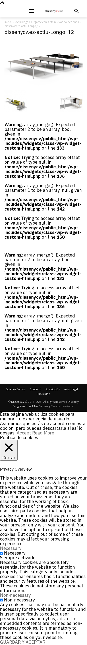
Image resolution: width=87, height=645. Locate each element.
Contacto (35, 389)
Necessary (14, 553)
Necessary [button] (10, 548)
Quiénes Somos (15, 389)
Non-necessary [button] (15, 595)
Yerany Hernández (63, 406)
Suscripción (53, 389)
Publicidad (43, 394)
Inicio (7, 22)
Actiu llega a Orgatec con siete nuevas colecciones (47, 22)
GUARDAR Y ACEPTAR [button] (22, 642)
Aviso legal (71, 389)
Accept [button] (24, 433)
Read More (43, 433)
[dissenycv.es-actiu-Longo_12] (43, 85)
